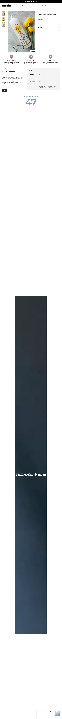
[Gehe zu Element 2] (3, 19)
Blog (54, 5)
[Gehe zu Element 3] (3, 24)
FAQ (48, 5)
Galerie (51, 5)
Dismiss (40, 714)
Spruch (41, 87)
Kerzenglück (41, 70)
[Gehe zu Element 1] (3, 13)
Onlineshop (14, 5)
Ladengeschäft (20, 5)
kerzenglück (40, 11)
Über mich (44, 5)
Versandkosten (43, 18)
